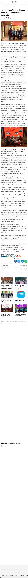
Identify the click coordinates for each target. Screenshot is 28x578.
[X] (4, 256)
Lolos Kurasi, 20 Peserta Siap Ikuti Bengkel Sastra (21, 300)
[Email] (13, 256)
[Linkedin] (6, 256)
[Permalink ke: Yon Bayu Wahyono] (2, 18)
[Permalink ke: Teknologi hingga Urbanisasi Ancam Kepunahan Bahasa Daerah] (7, 308)
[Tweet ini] (18, 261)
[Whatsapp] (8, 256)
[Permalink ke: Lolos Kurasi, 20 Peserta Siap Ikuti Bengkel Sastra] (21, 294)
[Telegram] (15, 256)
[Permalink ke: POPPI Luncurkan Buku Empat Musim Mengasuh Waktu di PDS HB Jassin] (7, 280)
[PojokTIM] (14, 2)
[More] (20, 256)
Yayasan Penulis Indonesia (18, 572)
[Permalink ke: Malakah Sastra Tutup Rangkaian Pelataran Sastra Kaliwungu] (21, 308)
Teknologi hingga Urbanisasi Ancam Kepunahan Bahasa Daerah (5, 315)
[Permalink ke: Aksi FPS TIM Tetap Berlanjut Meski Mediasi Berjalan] (21, 280)
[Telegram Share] (22, 261)
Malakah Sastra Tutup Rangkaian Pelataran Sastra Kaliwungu (20, 314)
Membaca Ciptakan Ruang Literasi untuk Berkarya (6, 300)
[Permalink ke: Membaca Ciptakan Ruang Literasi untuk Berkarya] (7, 294)
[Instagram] (11, 256)
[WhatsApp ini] (25, 261)
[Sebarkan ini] (15, 261)
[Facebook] (2, 256)
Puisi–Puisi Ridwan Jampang (5, 267)
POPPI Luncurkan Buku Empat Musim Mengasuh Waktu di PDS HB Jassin (7, 287)
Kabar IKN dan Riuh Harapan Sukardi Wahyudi (21, 267)
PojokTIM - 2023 (8, 572)
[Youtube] (17, 256)
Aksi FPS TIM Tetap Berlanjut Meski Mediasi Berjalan (21, 287)
